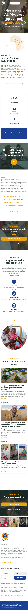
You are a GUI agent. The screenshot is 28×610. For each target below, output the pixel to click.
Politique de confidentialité (9, 605)
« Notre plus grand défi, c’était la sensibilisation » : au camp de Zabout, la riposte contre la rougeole (13, 426)
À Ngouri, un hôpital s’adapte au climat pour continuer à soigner (12, 388)
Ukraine (3, 74)
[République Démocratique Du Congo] (18, 44)
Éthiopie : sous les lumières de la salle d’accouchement (13, 463)
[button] (1, 522)
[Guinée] (11, 41)
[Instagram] (8, 562)
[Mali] (13, 39)
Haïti (14, 73)
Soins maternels (8, 196)
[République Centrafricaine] (17, 42)
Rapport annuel (6, 607)
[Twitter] (5, 562)
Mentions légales (12, 604)
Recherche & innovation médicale (13, 205)
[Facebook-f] (2, 562)
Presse (20, 605)
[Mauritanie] (11, 39)
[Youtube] (13, 562)
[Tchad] (17, 40)
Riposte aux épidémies (10, 199)
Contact (14, 607)
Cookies (3, 604)
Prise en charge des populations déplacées (13, 203)
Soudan (20, 73)
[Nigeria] (15, 41)
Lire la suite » (4, 398)
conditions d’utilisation (17, 595)
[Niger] (15, 39)
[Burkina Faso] (13, 41)
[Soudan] (19, 40)
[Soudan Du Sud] (19, 42)
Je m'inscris (20, 577)
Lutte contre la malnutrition (11, 198)
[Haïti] (6, 46)
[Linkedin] (10, 562)
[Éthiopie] (21, 41)
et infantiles (16, 196)
